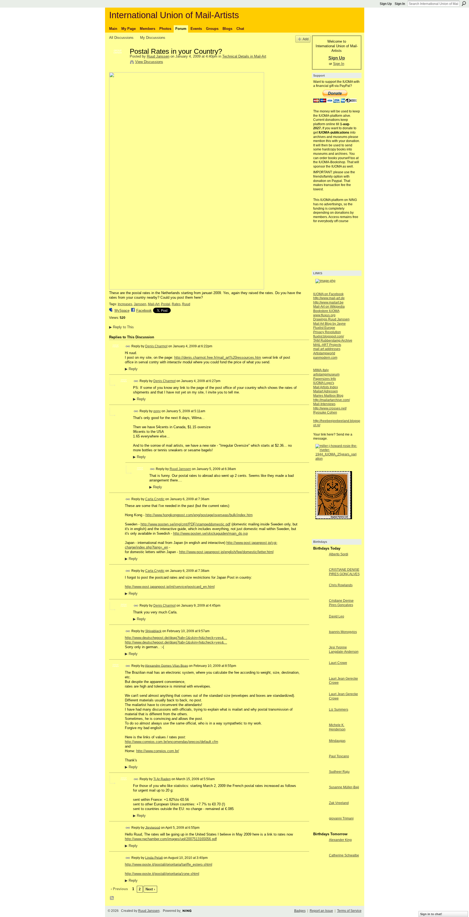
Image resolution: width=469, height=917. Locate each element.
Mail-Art (153, 304)
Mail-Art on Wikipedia (329, 306)
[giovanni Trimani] (319, 828)
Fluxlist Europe (324, 328)
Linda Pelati (154, 857)
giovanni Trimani (341, 818)
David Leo (336, 616)
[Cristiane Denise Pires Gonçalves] (319, 611)
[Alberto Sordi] (319, 564)
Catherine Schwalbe (344, 855)
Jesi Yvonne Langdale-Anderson (344, 649)
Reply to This (121, 327)
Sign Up (386, 4)
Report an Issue (321, 911)
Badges (300, 911)
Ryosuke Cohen (325, 412)
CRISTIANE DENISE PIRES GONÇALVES (344, 572)
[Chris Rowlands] (319, 595)
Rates (176, 304)
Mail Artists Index (325, 387)
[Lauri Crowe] (319, 673)
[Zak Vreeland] (319, 813)
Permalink (128, 346)
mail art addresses (326, 349)
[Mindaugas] (319, 751)
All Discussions (121, 38)
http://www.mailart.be (328, 302)
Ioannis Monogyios (343, 632)
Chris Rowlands (341, 585)
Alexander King (340, 840)
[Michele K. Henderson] (319, 735)
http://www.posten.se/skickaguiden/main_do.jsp (210, 533)
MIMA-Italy (321, 370)
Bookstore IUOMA (326, 311)
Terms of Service (349, 911)
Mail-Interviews (324, 404)
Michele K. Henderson (337, 727)
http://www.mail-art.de (329, 298)
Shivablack (153, 631)
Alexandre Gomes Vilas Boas (166, 665)
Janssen (140, 304)
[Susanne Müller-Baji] (319, 797)
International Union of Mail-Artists (174, 15)
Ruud (186, 304)
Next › (150, 889)
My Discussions (152, 38)
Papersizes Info (324, 379)
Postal (165, 304)
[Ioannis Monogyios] (319, 642)
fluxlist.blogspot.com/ (328, 336)
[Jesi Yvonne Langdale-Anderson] (319, 657)
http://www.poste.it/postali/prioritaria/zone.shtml (162, 874)
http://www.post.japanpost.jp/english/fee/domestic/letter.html (226, 552)
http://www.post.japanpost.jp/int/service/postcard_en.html (170, 587)
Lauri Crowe (338, 663)
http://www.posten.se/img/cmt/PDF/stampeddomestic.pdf (185, 524)
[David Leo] (319, 626)
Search (464, 3)
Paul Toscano (339, 756)
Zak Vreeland (339, 803)
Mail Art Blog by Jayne (329, 324)
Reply (131, 369)
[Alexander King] (319, 850)
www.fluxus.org (324, 315)
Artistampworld (324, 353)
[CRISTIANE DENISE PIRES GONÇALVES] (319, 580)
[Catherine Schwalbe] (319, 865)
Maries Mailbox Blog (328, 396)
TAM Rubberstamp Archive (332, 340)
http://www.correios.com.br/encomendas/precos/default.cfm (171, 742)
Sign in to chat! (431, 914)
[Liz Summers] (319, 719)
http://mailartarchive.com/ (331, 400)
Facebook (144, 310)
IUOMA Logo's (323, 383)
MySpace (122, 310)
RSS (112, 898)
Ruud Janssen (158, 56)
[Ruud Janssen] (117, 62)
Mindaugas (337, 741)
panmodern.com (325, 358)
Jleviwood (152, 827)
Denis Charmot (156, 346)
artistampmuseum (326, 374)
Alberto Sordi (338, 554)
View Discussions (149, 62)
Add (306, 39)
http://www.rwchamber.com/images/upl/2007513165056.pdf (171, 839)
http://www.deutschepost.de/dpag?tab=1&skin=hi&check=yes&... (176, 638)
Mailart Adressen (325, 391)
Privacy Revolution (327, 332)
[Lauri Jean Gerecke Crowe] (319, 688)
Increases (125, 304)
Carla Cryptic (154, 499)
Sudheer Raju (339, 772)
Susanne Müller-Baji (344, 787)
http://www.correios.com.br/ (157, 751)
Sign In (400, 4)
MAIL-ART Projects (327, 345)
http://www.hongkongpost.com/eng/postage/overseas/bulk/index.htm (199, 515)
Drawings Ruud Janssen (331, 319)
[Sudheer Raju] (319, 782)
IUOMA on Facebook (328, 294)
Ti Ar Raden (162, 779)
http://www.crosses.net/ (330, 408)
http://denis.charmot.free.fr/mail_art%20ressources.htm (217, 357)
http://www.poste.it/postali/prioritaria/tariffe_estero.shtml (168, 864)
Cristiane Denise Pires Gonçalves (341, 603)
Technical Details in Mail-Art (244, 56)
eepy (157, 411)
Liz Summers (338, 709)
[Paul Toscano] (319, 766)
